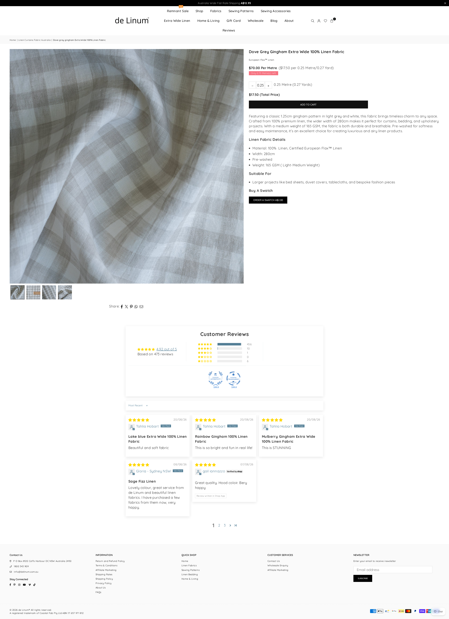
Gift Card (234, 21)
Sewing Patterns (241, 11)
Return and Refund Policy (110, 561)
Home (13, 40)
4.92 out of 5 (166, 349)
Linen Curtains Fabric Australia (34, 40)
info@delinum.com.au (26, 571)
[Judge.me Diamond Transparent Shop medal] (233, 378)
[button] (332, 21)
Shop (199, 11)
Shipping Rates (104, 574)
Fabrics (216, 11)
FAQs (98, 592)
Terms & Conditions (106, 565)
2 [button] (219, 525)
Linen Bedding (190, 574)
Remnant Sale (178, 9)
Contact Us (273, 561)
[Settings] (319, 21)
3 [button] (225, 525)
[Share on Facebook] (121, 306)
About (289, 21)
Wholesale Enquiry (277, 565)
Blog (273, 21)
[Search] (313, 21)
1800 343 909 (21, 566)
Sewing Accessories (276, 11)
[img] (138, 420)
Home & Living (208, 21)
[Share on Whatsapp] (136, 306)
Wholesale (256, 21)
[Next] (236, 166)
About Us (101, 587)
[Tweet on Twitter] (126, 306)
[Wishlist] (325, 21)
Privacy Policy (104, 583)
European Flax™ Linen (261, 60)
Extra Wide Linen (177, 21)
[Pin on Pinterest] (131, 306)
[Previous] (16, 166)
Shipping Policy (104, 578)
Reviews (229, 30)
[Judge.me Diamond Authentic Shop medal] (216, 378)
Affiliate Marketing (106, 570)
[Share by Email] (141, 306)
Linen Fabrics (189, 565)
